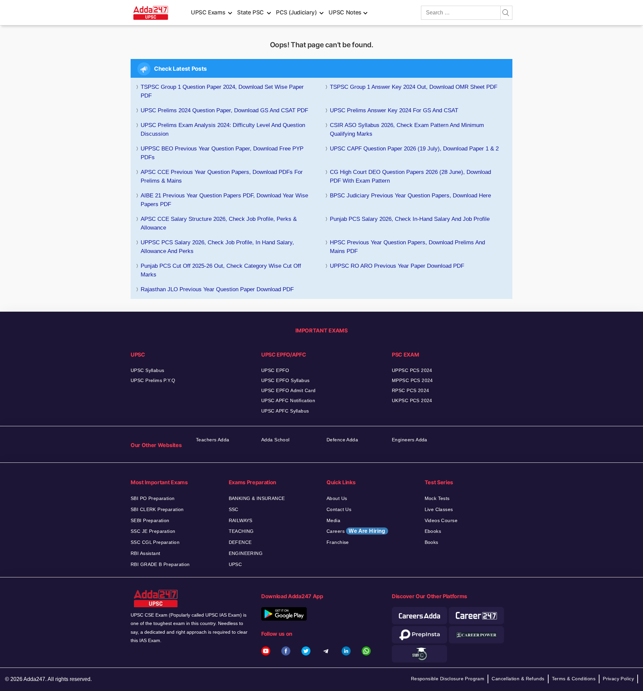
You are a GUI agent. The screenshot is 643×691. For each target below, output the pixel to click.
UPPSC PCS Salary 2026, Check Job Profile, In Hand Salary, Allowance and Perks (217, 246)
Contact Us (339, 509)
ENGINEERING (246, 553)
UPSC (235, 564)
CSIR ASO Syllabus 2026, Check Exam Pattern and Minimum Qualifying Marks (407, 129)
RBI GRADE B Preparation (160, 564)
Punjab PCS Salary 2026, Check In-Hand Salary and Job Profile (410, 219)
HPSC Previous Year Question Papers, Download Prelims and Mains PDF (407, 246)
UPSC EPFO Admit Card (288, 390)
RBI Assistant (145, 553)
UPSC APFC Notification (288, 400)
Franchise (338, 542)
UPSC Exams (208, 12)
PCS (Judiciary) (296, 12)
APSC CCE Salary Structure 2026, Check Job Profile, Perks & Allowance (219, 223)
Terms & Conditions (574, 678)
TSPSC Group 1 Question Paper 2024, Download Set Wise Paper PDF (222, 91)
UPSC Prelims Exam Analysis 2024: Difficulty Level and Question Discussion (223, 129)
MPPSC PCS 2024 (412, 380)
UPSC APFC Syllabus (285, 411)
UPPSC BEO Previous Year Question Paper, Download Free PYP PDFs (222, 153)
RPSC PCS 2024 (410, 390)
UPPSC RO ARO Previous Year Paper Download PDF (397, 266)
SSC (233, 509)
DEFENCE (240, 542)
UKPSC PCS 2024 (412, 400)
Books (431, 542)
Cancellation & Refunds (518, 678)
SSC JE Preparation (153, 531)
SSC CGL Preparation (155, 542)
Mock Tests (437, 498)
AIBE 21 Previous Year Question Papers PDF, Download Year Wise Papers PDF (224, 199)
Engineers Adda (409, 439)
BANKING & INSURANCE (257, 498)
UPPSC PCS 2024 (412, 370)
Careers (356, 531)
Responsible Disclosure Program (448, 678)
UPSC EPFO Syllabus (285, 380)
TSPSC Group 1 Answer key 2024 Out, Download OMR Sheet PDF (413, 87)
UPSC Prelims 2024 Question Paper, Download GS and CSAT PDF (224, 110)
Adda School (275, 439)
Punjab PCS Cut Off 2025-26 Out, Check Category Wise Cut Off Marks (221, 270)
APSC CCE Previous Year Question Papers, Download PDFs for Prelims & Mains (222, 176)
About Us (337, 498)
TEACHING (241, 531)
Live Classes (439, 509)
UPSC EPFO (275, 370)
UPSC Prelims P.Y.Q (153, 380)
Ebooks (433, 531)
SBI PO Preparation (153, 498)
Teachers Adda (212, 439)
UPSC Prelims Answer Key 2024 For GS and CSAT (394, 110)
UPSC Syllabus (147, 370)
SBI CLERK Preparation (157, 509)
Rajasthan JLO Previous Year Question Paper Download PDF (217, 289)
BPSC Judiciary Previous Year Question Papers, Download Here (410, 195)
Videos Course (441, 520)
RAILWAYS (241, 520)
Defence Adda (342, 439)
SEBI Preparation (150, 520)
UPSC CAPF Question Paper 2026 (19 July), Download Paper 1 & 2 (414, 148)
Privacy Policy (618, 678)
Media (333, 520)
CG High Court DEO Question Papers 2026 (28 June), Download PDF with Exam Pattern (410, 176)
